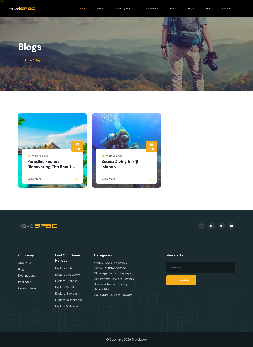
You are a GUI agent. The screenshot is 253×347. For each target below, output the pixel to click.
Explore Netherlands (69, 300)
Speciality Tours (123, 8)
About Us (24, 263)
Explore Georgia (66, 293)
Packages (24, 282)
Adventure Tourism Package (113, 295)
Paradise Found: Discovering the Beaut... (51, 164)
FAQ (208, 8)
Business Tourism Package (111, 284)
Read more (34, 178)
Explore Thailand (66, 281)
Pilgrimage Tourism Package (112, 273)
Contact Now (27, 288)
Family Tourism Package (110, 268)
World (99, 8)
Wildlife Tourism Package (110, 262)
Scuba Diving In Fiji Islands (119, 164)
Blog (21, 269)
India (82, 8)
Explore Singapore (67, 275)
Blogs (191, 8)
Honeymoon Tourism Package (114, 279)
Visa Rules (227, 8)
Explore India (63, 268)
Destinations (151, 8)
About (172, 8)
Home (28, 60)
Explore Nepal (64, 287)
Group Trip (101, 289)
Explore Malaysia (66, 306)
